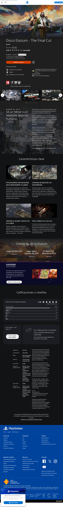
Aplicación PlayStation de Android (49, 473)
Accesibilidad (45, 440)
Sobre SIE (5, 438)
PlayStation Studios (7, 442)
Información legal (25, 495)
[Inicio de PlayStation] (27, 2)
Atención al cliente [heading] (8, 457)
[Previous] (2, 95)
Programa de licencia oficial (29, 469)
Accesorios (25, 446)
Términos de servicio (27, 459)
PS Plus (24, 444)
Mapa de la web (44, 495)
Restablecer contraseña (8, 467)
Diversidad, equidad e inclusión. (49, 444)
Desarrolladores (26, 467)
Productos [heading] (25, 436)
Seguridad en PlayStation (9, 461)
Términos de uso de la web (38, 495)
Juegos (9, 432)
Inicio (4, 432)
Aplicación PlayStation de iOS (48, 471)
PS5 (23, 438)
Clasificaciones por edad (28, 463)
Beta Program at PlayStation (48, 475)
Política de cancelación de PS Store (30, 461)
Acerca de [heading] (6, 436)
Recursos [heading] (25, 457)
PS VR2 (24, 442)
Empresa (5, 446)
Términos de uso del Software (55, 495)
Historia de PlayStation (8, 448)
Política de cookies (49, 495)
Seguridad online (45, 442)
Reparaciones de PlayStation (9, 465)
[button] (31, 95)
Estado (4, 463)
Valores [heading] (44, 436)
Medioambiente (45, 438)
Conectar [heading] (44, 457)
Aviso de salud (26, 465)
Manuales (5, 471)
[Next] (60, 95)
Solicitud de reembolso (8, 469)
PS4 (23, 440)
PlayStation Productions (8, 444)
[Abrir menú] (2, 2)
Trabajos (5, 440)
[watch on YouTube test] (37, 99)
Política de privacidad (31, 495)
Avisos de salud (35, 392)
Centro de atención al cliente (9, 459)
